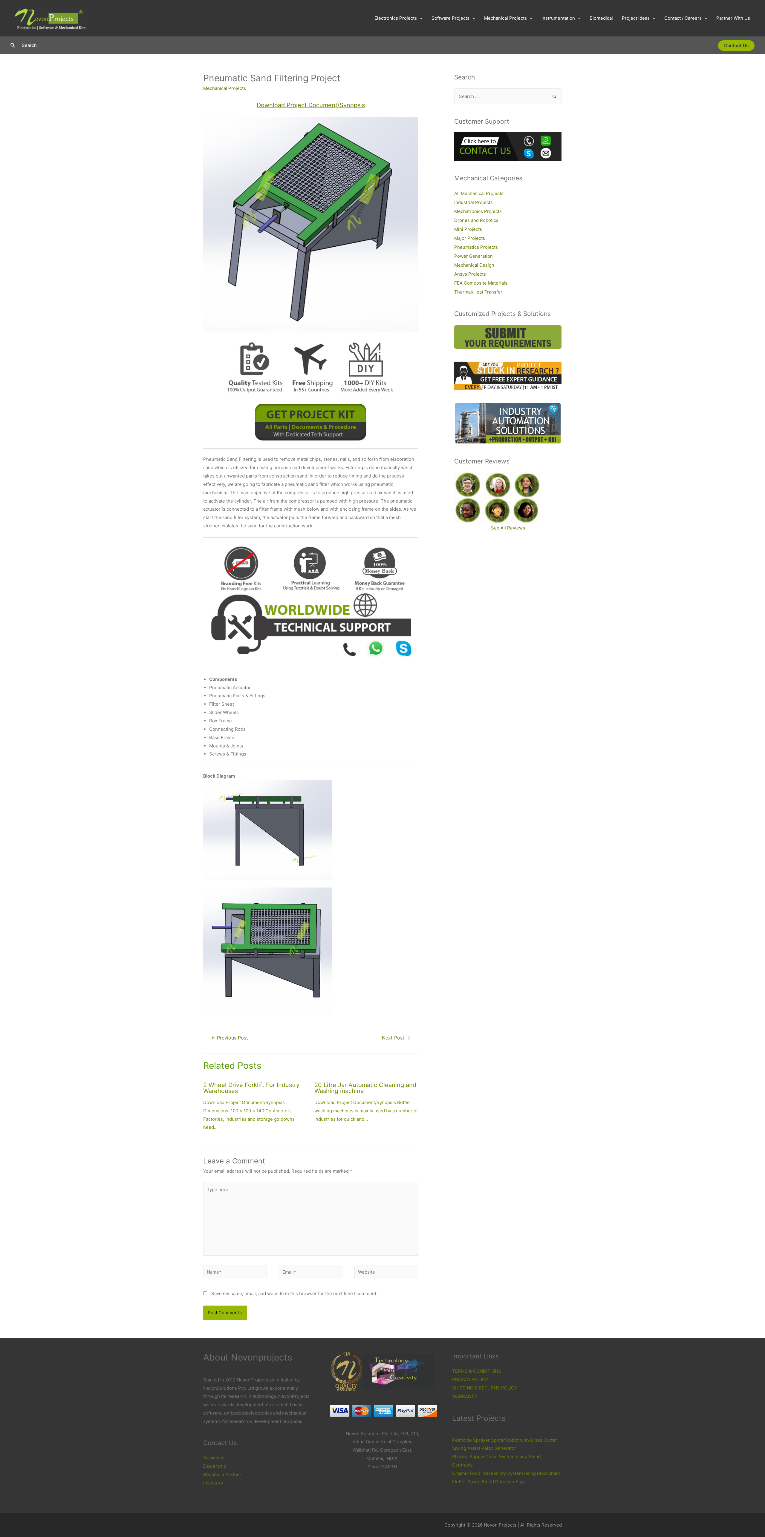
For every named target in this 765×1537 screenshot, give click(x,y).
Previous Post (229, 1038)
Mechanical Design (474, 265)
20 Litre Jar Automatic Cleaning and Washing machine (365, 1087)
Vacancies (213, 1458)
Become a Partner (222, 1474)
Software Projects (450, 18)
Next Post (396, 1038)
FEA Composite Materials (480, 283)
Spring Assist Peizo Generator (484, 1448)
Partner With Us (733, 18)
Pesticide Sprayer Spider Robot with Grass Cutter (504, 1440)
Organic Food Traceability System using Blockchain (506, 1473)
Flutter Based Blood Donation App (488, 1481)
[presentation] (420, 18)
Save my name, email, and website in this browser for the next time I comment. (294, 1293)
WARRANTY (464, 1396)
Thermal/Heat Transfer (478, 292)
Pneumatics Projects (476, 247)
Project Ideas (636, 18)
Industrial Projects (473, 202)
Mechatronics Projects (478, 211)
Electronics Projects (395, 18)
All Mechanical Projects (479, 193)
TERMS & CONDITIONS (476, 1371)
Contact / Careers (683, 18)
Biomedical (601, 18)
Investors (213, 1483)
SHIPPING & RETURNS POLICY (484, 1388)
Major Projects (469, 238)
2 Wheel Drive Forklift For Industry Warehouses (251, 1087)
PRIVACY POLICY (470, 1379)
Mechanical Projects (505, 18)
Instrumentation (558, 18)
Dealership (214, 1466)
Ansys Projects (470, 274)
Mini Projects (468, 229)
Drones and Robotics (476, 220)
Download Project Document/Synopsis (311, 105)
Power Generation (473, 256)
